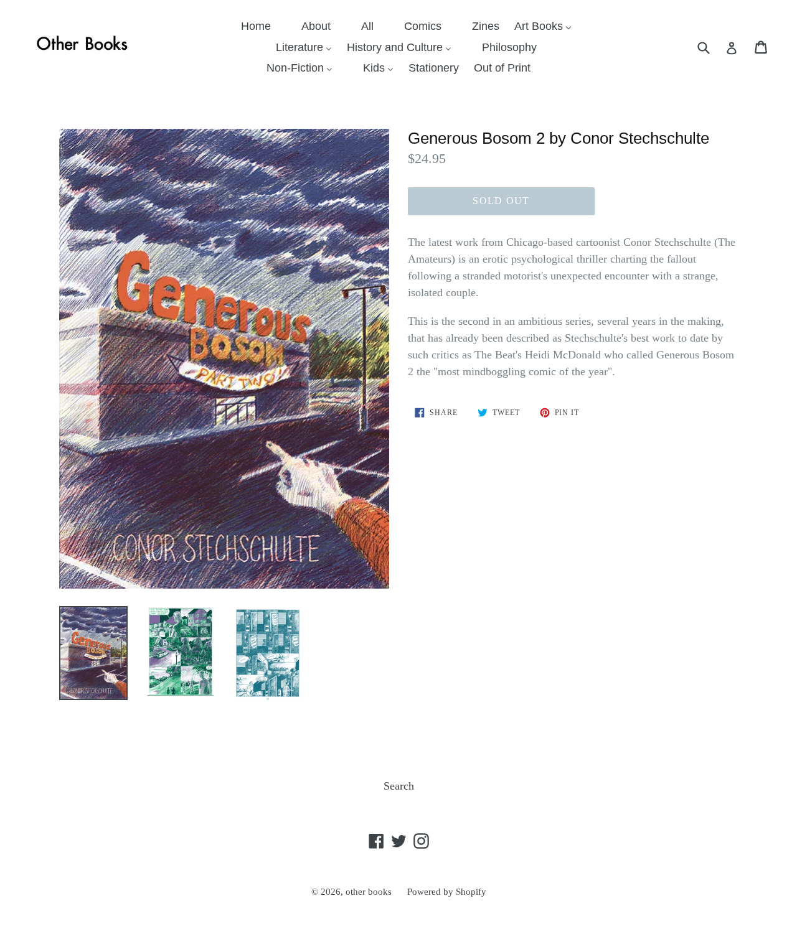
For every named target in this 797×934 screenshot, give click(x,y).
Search (399, 786)
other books (369, 892)
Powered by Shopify (446, 892)
